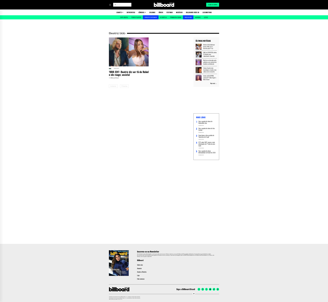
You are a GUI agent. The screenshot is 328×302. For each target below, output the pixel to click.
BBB (110, 68)
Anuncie (139, 268)
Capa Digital (124, 17)
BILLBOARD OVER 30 (192, 12)
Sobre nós (140, 265)
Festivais (169, 12)
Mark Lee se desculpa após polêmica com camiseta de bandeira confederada (209, 62)
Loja (138, 275)
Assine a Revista (141, 272)
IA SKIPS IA (163, 17)
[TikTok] (214, 289)
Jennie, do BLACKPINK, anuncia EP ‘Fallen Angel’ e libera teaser (209, 78)
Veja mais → (213, 83)
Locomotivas (207, 12)
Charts (119, 12)
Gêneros (141, 12)
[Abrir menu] (110, 5)
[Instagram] (202, 289)
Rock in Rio (188, 17)
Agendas (198, 17)
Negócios (179, 12)
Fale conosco (140, 279)
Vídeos (161, 12)
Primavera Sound (175, 17)
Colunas (152, 12)
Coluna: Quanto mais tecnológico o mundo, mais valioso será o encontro (209, 70)
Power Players (136, 17)
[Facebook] (199, 289)
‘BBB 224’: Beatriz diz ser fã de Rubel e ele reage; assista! (129, 73)
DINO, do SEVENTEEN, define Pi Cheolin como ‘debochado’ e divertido (210, 54)
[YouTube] (210, 289)
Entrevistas (131, 12)
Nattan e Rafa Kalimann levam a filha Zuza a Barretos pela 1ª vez (209, 46)
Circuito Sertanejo (151, 17)
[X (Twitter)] (206, 289)
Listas (206, 17)
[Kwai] (217, 289)
